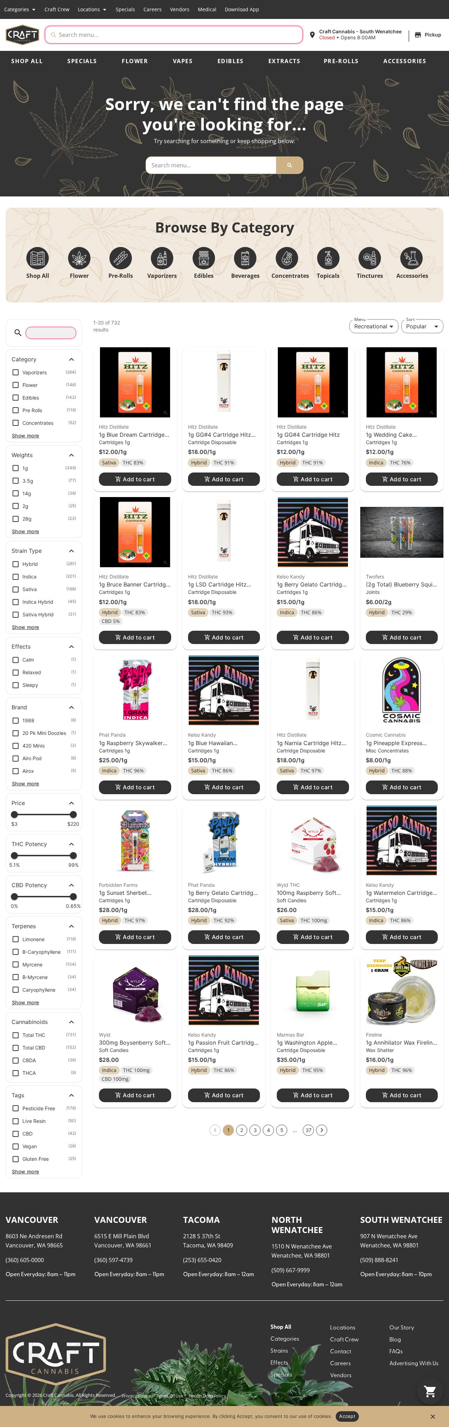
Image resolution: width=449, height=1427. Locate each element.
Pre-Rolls (341, 61)
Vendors (179, 9)
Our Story (401, 1328)
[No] (432, 1418)
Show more (25, 435)
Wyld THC (288, 885)
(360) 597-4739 (113, 1260)
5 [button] (281, 1130)
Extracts (284, 61)
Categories (16, 9)
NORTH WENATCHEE (297, 1224)
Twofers (375, 576)
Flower (135, 61)
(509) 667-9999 (291, 1270)
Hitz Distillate (114, 427)
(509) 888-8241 (379, 1260)
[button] (375, 35)
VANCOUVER (32, 1219)
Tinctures (370, 276)
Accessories (405, 61)
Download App (242, 9)
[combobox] (179, 34)
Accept (347, 1416)
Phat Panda (112, 735)
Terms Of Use (169, 1396)
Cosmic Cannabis (386, 735)
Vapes (183, 61)
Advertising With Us (413, 1364)
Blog (395, 1340)
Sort (410, 319)
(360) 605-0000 (25, 1260)
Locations (89, 9)
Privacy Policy (136, 1396)
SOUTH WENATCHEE (401, 1219)
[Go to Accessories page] (411, 258)
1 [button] (228, 1130)
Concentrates (290, 276)
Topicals (328, 276)
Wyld (104, 1035)
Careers (152, 9)
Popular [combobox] (416, 326)
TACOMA (201, 1219)
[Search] (289, 165)
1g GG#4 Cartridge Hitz (308, 434)
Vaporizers (162, 276)
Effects (279, 1363)
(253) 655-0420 (202, 1260)
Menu (360, 319)
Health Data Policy (207, 1396)
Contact (340, 1352)
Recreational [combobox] (370, 326)
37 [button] (308, 1130)
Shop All (27, 61)
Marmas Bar (290, 1035)
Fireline (374, 1035)
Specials (125, 9)
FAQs (396, 1352)
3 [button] (255, 1130)
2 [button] (241, 1130)
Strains (279, 1351)
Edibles (230, 61)
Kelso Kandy (291, 576)
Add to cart (139, 479)
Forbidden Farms (118, 885)
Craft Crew (57, 9)
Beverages (245, 276)
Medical (207, 9)
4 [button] (268, 1130)
